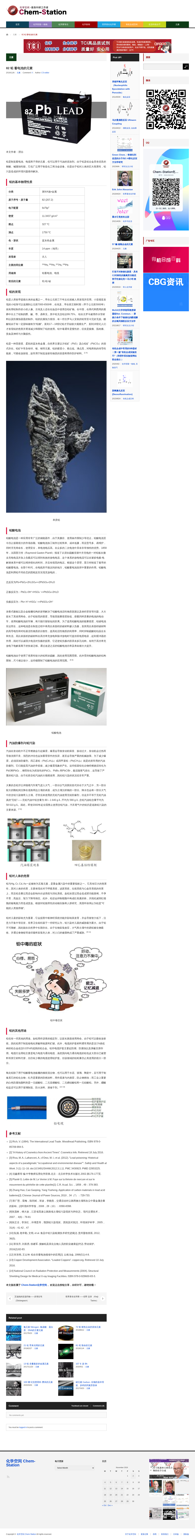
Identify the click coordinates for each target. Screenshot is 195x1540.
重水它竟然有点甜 (120, 217)
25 (105, 1501)
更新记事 (144, 1534)
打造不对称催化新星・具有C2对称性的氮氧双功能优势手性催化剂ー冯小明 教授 (125, 277)
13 (116, 1488)
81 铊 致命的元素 (84, 1345)
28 (122, 1501)
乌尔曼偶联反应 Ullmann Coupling (124, 122)
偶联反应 (126, 128)
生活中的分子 (155, 24)
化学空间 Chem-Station (20, 1463)
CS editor (45, 73)
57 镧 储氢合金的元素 (122, 244)
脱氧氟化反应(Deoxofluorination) (122, 392)
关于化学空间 (130, 1534)
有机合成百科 (132, 24)
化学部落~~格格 (40, 24)
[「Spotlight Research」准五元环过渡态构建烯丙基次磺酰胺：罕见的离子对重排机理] (169, 1513)
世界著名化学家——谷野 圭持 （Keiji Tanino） (82, 1298)
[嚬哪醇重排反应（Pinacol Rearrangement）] (182, 1481)
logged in (23, 1427)
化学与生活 (127, 221)
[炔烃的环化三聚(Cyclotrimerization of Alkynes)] (155, 1495)
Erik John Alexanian (122, 189)
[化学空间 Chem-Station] (36, 10)
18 (105, 1495)
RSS (8, 1476)
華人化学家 (127, 287)
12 (111, 1488)
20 (116, 1495)
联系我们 (164, 1534)
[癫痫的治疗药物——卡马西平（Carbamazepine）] (182, 1513)
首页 (18, 24)
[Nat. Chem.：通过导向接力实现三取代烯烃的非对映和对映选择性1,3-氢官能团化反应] (182, 1500)
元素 (177, 24)
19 (111, 1495)
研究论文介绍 (127, 166)
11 (105, 1488)
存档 (154, 1534)
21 (122, 1495)
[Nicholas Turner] (155, 1486)
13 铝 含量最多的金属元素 (36, 1363)
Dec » (110, 1505)
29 (127, 1501)
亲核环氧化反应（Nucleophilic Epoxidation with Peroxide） (121, 87)
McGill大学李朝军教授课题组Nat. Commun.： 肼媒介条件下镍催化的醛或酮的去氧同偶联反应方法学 (125, 315)
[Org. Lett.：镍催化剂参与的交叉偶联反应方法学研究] (169, 1500)
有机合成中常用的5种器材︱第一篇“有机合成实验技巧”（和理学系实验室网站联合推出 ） (124, 354)
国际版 (186, 1534)
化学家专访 (63, 24)
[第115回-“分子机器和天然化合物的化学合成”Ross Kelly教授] (169, 1469)
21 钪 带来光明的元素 (34, 1345)
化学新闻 (86, 24)
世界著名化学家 (109, 24)
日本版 (176, 1534)
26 (111, 1501)
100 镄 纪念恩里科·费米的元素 (38, 1382)
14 (122, 1488)
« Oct (104, 1505)
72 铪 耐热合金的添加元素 (88, 1327)
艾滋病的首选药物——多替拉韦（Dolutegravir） (28, 1298)
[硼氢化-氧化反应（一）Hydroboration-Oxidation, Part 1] (155, 1513)
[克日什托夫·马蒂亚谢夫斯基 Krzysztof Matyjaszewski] (169, 1488)
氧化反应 (126, 97)
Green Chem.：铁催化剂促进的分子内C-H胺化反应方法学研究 (124, 158)
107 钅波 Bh (81, 1363)
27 (116, 1501)
